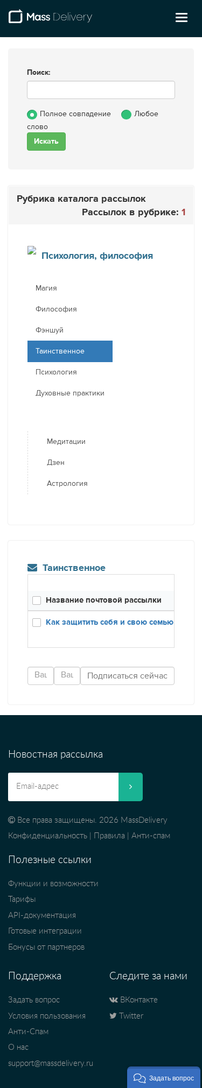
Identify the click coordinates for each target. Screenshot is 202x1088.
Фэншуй (50, 330)
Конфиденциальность (47, 836)
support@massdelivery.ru (50, 1063)
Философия (56, 309)
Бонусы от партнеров (46, 947)
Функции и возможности (53, 884)
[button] (163, 1077)
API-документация (42, 916)
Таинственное (60, 351)
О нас (18, 1047)
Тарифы (22, 899)
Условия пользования (47, 1016)
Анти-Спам (28, 1032)
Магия (46, 288)
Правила (109, 836)
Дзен (56, 463)
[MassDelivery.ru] (50, 20)
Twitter (130, 1016)
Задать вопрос (34, 1000)
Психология (56, 372)
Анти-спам (150, 836)
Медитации (66, 442)
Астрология (67, 484)
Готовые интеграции (45, 931)
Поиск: (39, 72)
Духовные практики (70, 393)
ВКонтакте (138, 1000)
